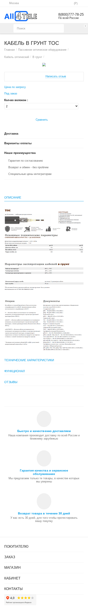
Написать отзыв (55, 76)
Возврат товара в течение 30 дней (44, 513)
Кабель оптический (16, 57)
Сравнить (42, 119)
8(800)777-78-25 (71, 14)
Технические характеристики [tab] (29, 360)
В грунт (37, 57)
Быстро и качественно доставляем (43, 431)
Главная (9, 49)
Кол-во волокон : (16, 100)
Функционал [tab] (14, 371)
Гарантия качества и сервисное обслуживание (44, 472)
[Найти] (59, 28)
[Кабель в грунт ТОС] (44, 64)
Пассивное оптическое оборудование (42, 49)
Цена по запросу (15, 87)
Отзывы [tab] (10, 382)
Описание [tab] (12, 197)
